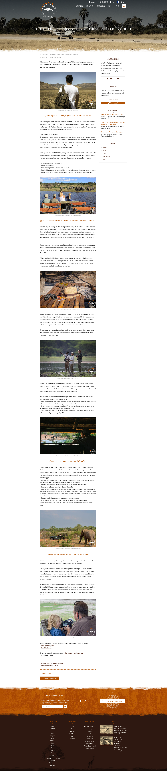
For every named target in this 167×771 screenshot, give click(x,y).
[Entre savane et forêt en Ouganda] (106, 733)
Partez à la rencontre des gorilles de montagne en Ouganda (113, 123)
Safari (104, 159)
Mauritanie (52, 765)
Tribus (72, 729)
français (118, 2)
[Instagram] (114, 79)
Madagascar (52, 736)
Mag (124, 6)
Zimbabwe (52, 755)
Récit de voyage (106, 156)
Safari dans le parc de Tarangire (112, 132)
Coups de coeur (100, 6)
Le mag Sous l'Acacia (55, 54)
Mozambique (52, 740)
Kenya (52, 733)
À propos (117, 6)
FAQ (90, 734)
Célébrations (72, 731)
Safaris (72, 726)
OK (65, 706)
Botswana (53, 731)
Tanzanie (53, 750)
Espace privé (93, 2)
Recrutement (90, 736)
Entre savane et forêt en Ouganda (112, 114)
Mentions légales (89, 743)
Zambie (52, 753)
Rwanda (52, 748)
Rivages (72, 736)
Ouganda (53, 745)
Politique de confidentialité (90, 746)
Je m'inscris (114, 103)
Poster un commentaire (49, 678)
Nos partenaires (90, 739)
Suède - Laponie (52, 763)
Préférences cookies (90, 748)
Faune (104, 153)
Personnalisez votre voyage (114, 701)
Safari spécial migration (47, 646)
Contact (113, 2)
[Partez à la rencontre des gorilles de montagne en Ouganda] (106, 745)
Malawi (52, 738)
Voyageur (105, 147)
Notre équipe (90, 729)
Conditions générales (89, 741)
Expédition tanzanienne (47, 648)
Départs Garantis (72, 734)
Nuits (109, 6)
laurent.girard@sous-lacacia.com (74, 653)
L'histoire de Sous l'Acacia (89, 726)
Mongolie (53, 760)
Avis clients (90, 731)
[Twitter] (111, 79)
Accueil (48, 54)
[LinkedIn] (118, 79)
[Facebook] (107, 79)
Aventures (72, 739)
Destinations (79, 6)
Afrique (104, 150)
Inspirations (89, 6)
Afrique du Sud (53, 728)
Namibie (52, 743)
